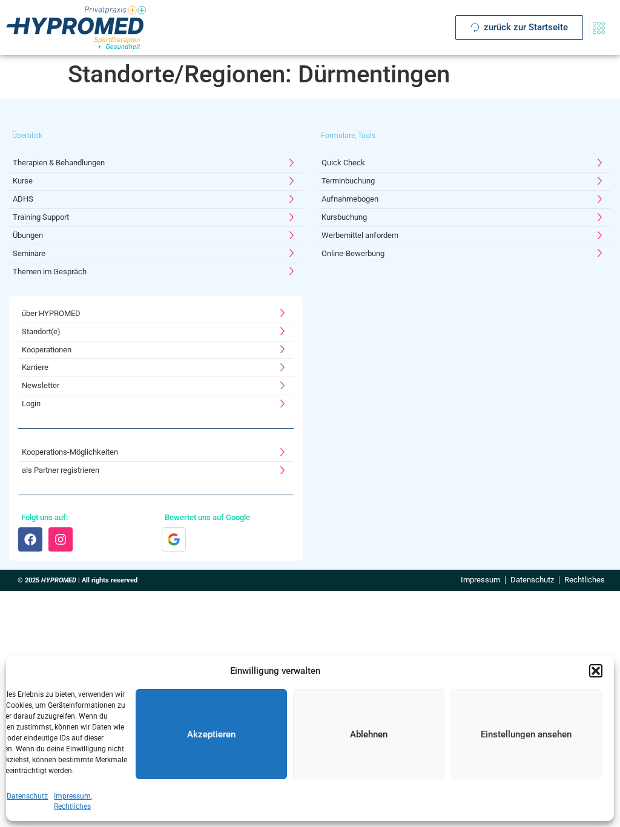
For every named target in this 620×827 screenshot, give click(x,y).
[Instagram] (60, 539)
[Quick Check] (465, 163)
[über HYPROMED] (156, 314)
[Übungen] (156, 236)
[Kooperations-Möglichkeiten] (156, 452)
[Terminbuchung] (465, 181)
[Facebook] (30, 539)
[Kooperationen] (156, 350)
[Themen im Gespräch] (156, 272)
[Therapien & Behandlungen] (156, 163)
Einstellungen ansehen (526, 734)
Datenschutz (27, 796)
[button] (596, 671)
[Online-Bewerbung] (465, 254)
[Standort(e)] (156, 332)
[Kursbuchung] (465, 218)
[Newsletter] (156, 386)
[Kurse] (156, 181)
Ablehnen (369, 734)
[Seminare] (156, 254)
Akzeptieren (211, 734)
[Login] (156, 404)
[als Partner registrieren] (156, 471)
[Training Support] (156, 218)
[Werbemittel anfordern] (465, 236)
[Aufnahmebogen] (465, 199)
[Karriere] (156, 368)
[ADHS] (156, 199)
